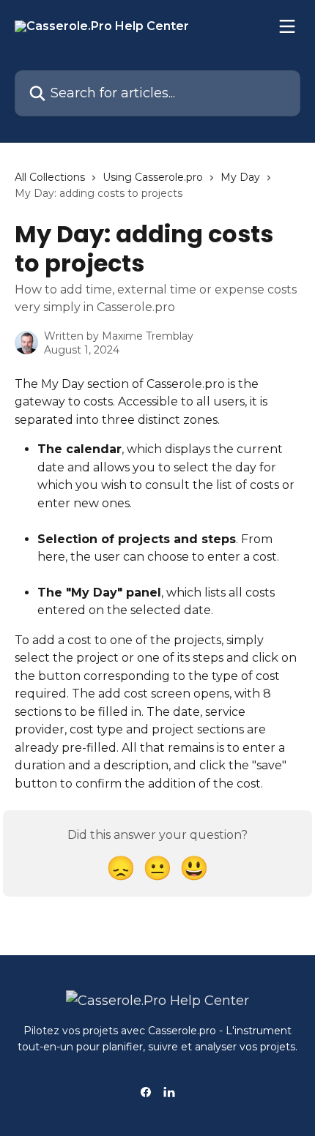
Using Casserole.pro (153, 177)
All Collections (50, 177)
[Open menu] (287, 26)
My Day (240, 177)
